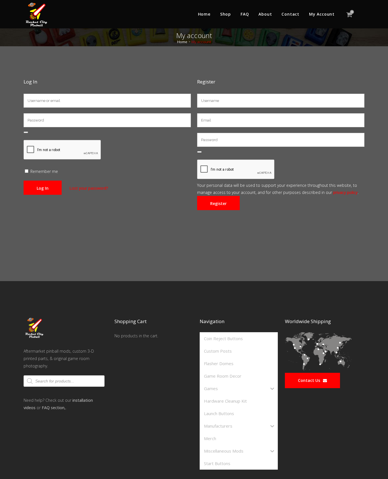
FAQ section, (54, 407)
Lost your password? (88, 188)
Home (182, 41)
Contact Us (309, 380)
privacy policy (345, 192)
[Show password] (26, 132)
